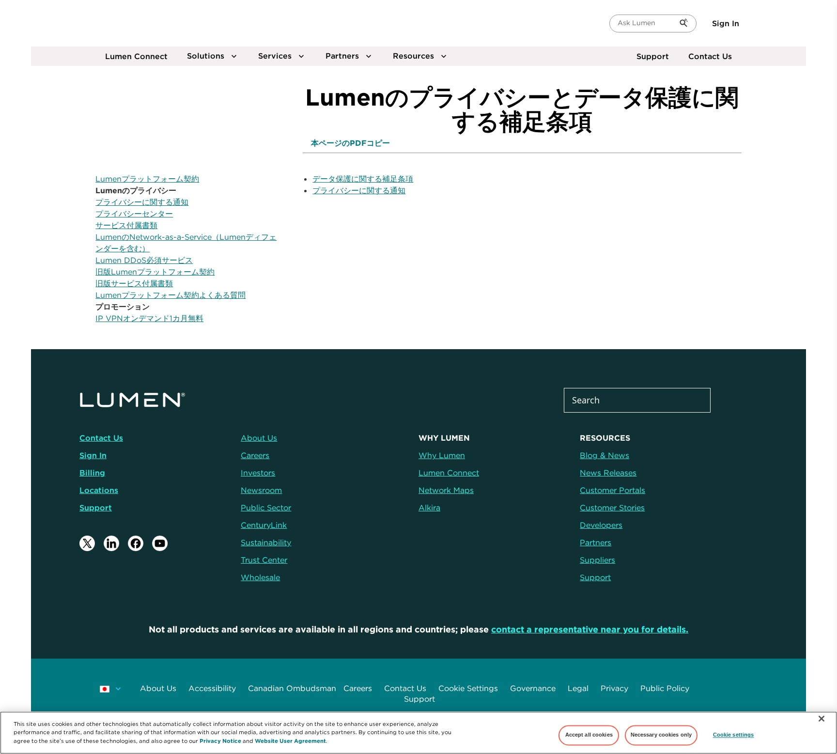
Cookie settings (733, 735)
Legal (578, 688)
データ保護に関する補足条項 (362, 179)
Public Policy (664, 688)
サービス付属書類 (126, 225)
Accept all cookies (589, 735)
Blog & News (604, 455)
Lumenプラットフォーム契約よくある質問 (170, 295)
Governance (533, 688)
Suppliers (597, 560)
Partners (595, 542)
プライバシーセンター (134, 213)
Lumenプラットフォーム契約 (147, 179)
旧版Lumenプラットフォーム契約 (155, 272)
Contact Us (710, 56)
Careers (357, 688)
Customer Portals (612, 490)
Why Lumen (441, 455)
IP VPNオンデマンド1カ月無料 (149, 318)
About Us (158, 688)
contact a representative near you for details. (589, 629)
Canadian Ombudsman (292, 688)
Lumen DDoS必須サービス (144, 260)
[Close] (821, 718)
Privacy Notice (220, 740)
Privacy (614, 688)
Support (652, 56)
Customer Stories (612, 507)
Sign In (725, 23)
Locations (98, 490)
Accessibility (212, 688)
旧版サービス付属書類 (134, 283)
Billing (92, 472)
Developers (601, 525)
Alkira (429, 507)
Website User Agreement (290, 740)
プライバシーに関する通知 (141, 202)
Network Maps (446, 490)
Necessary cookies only (661, 735)
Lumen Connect (448, 472)
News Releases (608, 472)
